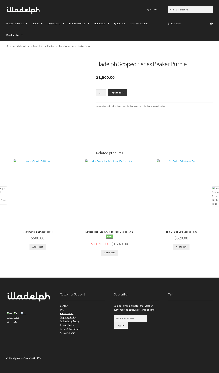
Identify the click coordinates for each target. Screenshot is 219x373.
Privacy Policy (67, 325)
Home (12, 46)
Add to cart (118, 92)
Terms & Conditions (70, 328)
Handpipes (99, 23)
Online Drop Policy (69, 321)
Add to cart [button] (37, 246)
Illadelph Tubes (24, 46)
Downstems (54, 23)
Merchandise (12, 35)
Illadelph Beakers (134, 106)
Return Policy (67, 313)
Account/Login (67, 332)
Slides (36, 23)
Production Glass (15, 23)
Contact (64, 305)
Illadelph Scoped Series (43, 46)
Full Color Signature (116, 106)
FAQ (62, 309)
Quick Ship (119, 23)
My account (152, 9)
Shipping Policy (68, 317)
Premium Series (77, 23)
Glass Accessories (139, 23)
